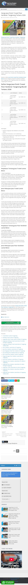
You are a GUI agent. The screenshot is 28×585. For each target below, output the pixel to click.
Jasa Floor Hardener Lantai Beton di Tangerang (13, 349)
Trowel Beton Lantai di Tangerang (10, 335)
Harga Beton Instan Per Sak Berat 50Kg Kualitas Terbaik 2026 (14, 529)
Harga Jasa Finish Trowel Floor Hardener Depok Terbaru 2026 (21, 435)
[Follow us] (16, 465)
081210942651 (6, 485)
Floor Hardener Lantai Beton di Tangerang (12, 347)
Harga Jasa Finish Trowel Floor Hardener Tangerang (13, 37)
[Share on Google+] (16, 380)
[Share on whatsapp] (18, 380)
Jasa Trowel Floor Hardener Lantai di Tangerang (13, 354)
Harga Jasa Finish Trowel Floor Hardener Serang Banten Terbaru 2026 (6, 412)
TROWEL (3, 378)
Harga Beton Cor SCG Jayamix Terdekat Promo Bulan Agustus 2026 (13, 509)
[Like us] (19, 465)
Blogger (16, 581)
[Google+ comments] (17, 451)
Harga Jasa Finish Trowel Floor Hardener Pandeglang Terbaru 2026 (7, 426)
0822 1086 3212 (5, 317)
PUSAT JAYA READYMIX (14, 578)
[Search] (26, 9)
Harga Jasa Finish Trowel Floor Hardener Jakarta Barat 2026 (7, 435)
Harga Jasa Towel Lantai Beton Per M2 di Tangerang (14, 367)
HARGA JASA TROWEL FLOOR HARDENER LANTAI (18, 377)
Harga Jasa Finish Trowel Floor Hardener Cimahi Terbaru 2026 (6, 397)
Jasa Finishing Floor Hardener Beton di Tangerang (13, 352)
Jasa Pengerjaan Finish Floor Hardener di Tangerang (14, 351)
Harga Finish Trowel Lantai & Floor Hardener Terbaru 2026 (14, 536)
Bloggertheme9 (14, 579)
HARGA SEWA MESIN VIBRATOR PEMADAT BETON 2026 (13, 542)
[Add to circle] (18, 465)
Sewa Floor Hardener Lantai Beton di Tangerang (13, 359)
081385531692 (6, 493)
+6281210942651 (7, 487)
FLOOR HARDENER (7, 377)
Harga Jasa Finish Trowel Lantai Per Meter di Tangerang (14, 339)
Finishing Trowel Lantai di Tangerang (10, 337)
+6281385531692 (7, 496)
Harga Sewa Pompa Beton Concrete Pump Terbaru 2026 (14, 523)
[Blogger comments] (10, 451)
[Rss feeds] (14, 465)
